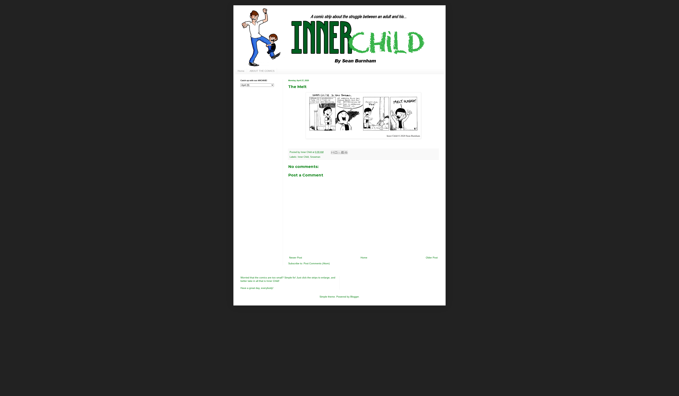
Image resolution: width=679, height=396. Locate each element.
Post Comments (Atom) (317, 263)
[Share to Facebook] (342, 152)
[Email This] (332, 152)
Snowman (315, 157)
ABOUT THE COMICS (262, 70)
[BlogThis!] (336, 152)
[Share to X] (339, 152)
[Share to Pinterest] (346, 152)
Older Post (432, 257)
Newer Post (295, 257)
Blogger (354, 296)
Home (241, 70)
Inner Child (303, 157)
